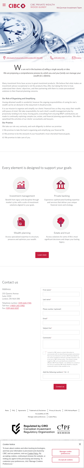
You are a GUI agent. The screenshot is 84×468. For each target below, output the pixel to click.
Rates (7, 410)
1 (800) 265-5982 (17, 305)
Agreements (22, 410)
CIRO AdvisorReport (70, 410)
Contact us (60, 387)
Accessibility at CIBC (42, 414)
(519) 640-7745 (59, 58)
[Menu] (4, 4)
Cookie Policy (52, 417)
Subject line (47, 328)
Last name (47, 299)
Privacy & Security (55, 410)
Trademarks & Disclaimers (37, 410)
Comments (47, 338)
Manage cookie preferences (37, 417)
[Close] (80, 444)
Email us (78, 58)
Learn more (42, 255)
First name (47, 290)
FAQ (13, 410)
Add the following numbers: (56, 372)
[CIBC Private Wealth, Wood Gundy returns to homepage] (31, 6)
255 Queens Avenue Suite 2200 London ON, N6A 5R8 (25, 58)
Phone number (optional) (52, 309)
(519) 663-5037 (12, 308)
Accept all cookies (66, 460)
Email (45, 318)
